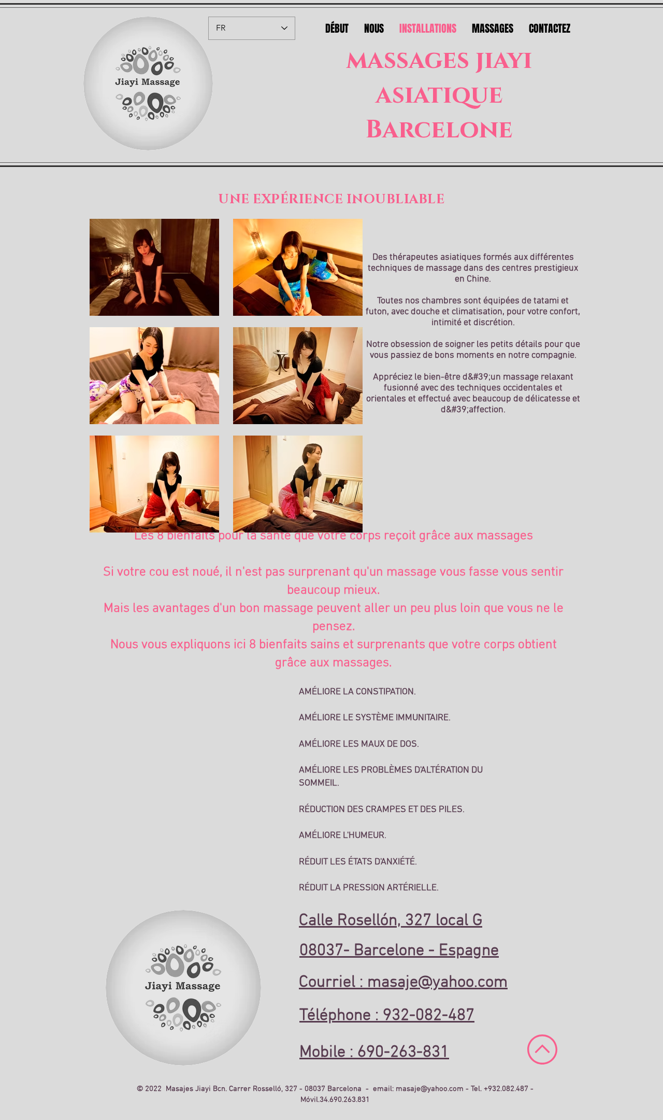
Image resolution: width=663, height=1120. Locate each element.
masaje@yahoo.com (430, 1089)
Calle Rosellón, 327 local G (390, 921)
